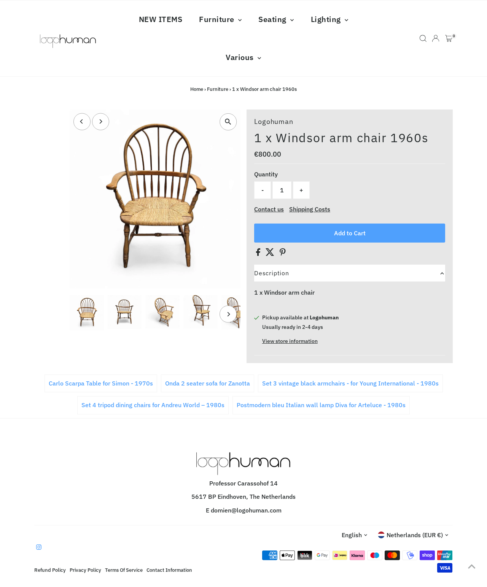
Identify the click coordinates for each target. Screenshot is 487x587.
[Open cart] (449, 38)
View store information (290, 341)
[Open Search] (423, 38)
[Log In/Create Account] (435, 38)
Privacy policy (85, 569)
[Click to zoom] (228, 121)
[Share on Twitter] (271, 253)
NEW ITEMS (161, 19)
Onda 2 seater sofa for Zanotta (207, 383)
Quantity (266, 174)
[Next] (100, 121)
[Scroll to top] (471, 566)
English (352, 535)
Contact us (269, 209)
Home (196, 89)
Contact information (169, 569)
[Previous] (82, 121)
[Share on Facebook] (259, 253)
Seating (273, 19)
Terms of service (124, 569)
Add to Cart (350, 233)
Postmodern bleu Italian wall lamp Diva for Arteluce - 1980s (321, 405)
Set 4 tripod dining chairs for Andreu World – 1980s (152, 405)
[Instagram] (38, 547)
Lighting (327, 19)
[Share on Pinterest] (283, 253)
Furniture (217, 19)
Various (241, 57)
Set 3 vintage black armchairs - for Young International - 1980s (350, 383)
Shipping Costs (309, 209)
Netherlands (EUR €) (415, 535)
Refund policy (50, 569)
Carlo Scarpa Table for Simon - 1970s (101, 383)
